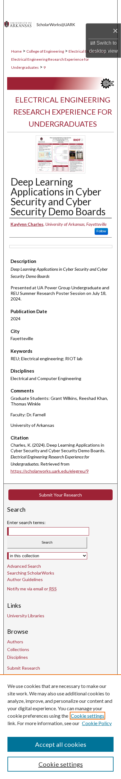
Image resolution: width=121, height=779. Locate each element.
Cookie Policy (97, 723)
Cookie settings (87, 716)
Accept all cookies (60, 744)
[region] (60, 726)
